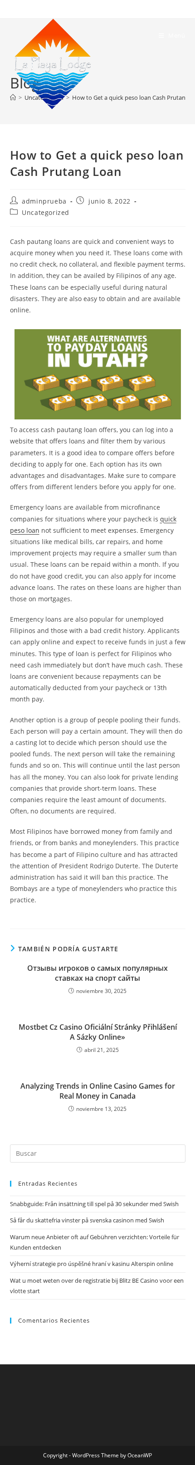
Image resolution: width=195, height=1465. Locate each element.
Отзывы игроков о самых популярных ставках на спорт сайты (97, 973)
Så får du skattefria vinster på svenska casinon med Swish (87, 1220)
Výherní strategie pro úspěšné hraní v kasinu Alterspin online (91, 1264)
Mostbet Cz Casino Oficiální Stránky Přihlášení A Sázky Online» (98, 1032)
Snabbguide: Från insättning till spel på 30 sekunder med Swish (94, 1204)
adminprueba (44, 201)
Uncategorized (45, 212)
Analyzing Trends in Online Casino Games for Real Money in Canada (97, 1091)
